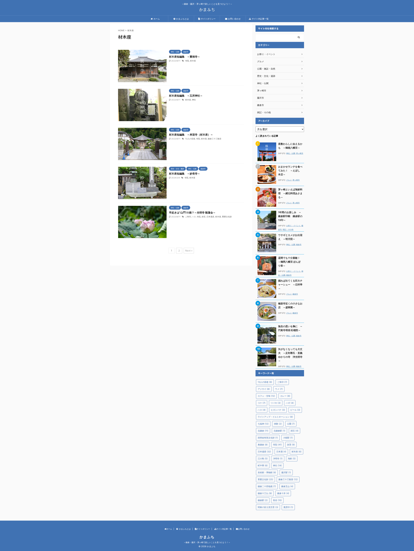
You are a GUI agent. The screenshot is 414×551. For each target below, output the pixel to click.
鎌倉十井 (283, 493)
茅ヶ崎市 (299, 153)
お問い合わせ (234, 18)
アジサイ (264, 389)
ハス (194, 216)
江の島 (263, 458)
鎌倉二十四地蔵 (267, 486)
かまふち (207, 537)
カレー (285, 396)
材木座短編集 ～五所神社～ (186, 95)
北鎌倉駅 (279, 430)
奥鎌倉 (263, 444)
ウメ (279, 389)
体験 (278, 423)
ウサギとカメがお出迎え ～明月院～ (290, 237)
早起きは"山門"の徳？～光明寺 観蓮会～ (192, 212)
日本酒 (281, 451)
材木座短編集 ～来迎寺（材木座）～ (191, 134)
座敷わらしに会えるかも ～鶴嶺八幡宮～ (290, 145)
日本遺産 (210, 216)
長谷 (277, 500)
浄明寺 (278, 458)
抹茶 (204, 216)
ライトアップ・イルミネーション (275, 416)
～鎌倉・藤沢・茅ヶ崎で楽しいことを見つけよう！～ (207, 542)
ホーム (156, 18)
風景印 (288, 507)
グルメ (289, 180)
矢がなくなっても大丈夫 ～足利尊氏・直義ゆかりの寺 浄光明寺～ (290, 355)
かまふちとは (182, 18)
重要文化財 (227, 216)
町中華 (263, 465)
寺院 (187, 61)
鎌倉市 (298, 244)
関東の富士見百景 (268, 507)
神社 (194, 99)
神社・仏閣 (290, 153)
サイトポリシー (208, 18)
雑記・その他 (288, 229)
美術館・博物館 (267, 472)
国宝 (294, 430)
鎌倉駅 (263, 500)
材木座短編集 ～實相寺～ (184, 56)
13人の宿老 (190, 138)
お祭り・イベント (293, 225)
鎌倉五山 (287, 486)
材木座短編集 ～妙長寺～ (184, 173)
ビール (295, 410)
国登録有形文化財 (268, 437)
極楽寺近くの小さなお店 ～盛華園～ (290, 305)
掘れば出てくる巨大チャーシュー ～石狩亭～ (290, 284)
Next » (188, 250)
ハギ (290, 403)
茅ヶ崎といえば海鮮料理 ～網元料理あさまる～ (290, 193)
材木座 (193, 61)
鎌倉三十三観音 (214, 138)
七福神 (263, 423)
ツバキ (276, 403)
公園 (291, 423)
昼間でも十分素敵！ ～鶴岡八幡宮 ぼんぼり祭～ (290, 261)
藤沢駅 (286, 472)
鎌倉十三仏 (265, 493)
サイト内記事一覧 (260, 18)
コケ (261, 403)
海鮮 (292, 458)
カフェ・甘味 (266, 396)
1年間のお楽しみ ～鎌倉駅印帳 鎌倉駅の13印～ (290, 216)
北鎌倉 (263, 430)
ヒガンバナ (278, 410)
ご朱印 (188, 216)
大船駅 (288, 437)
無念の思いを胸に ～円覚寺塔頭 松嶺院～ (290, 328)
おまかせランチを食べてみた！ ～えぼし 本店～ (290, 170)
